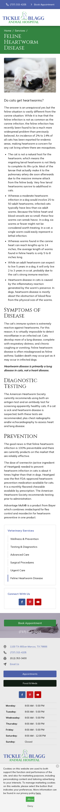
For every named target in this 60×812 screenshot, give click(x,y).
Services (20, 30)
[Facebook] (22, 602)
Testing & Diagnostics (23, 546)
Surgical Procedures (22, 562)
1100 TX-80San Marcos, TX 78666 (28, 646)
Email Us (14, 664)
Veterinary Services (21, 530)
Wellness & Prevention (24, 539)
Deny (30, 805)
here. (38, 793)
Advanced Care (19, 554)
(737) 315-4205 (30, 632)
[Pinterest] (30, 602)
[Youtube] (38, 602)
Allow (31, 799)
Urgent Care (17, 570)
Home (7, 30)
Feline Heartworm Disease (26, 578)
